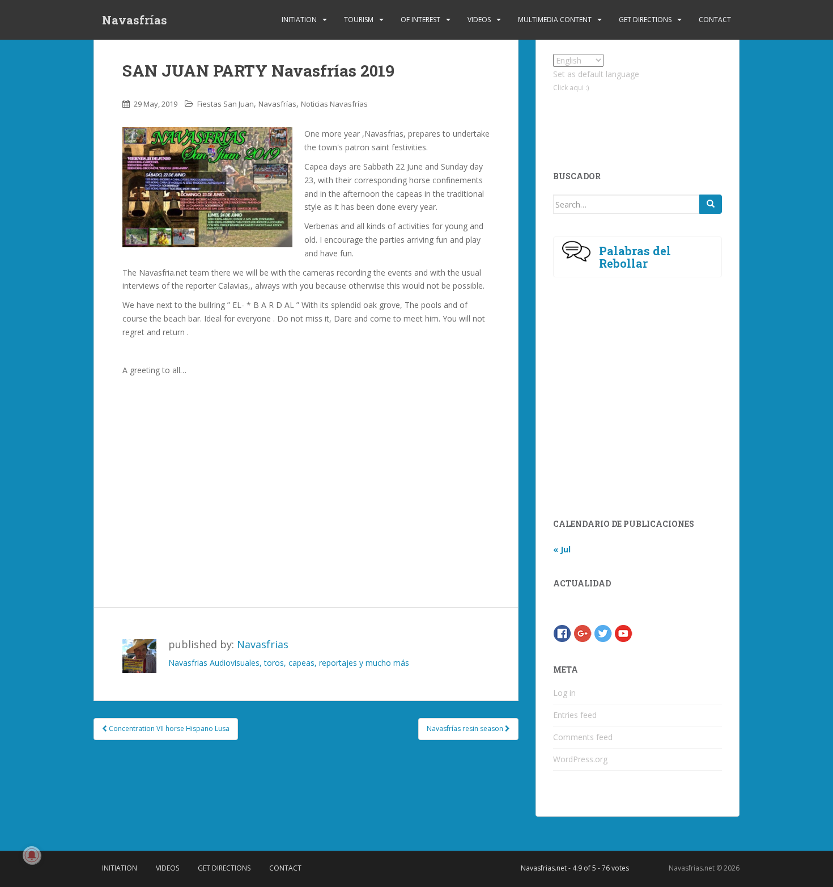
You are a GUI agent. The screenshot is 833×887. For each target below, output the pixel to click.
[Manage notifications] (32, 855)
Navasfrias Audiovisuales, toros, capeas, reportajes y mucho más (288, 662)
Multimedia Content (555, 19)
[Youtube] (623, 632)
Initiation (299, 19)
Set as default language (596, 74)
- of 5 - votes (575, 868)
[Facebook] (562, 632)
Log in (564, 692)
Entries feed (575, 714)
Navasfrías (134, 19)
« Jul (562, 549)
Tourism (358, 19)
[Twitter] (603, 632)
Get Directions (645, 19)
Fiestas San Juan (225, 104)
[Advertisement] (306, 481)
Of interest (420, 19)
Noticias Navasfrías (334, 104)
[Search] (710, 204)
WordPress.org (580, 759)
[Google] (582, 632)
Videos (479, 19)
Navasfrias (262, 644)
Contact (715, 19)
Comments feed (583, 737)
